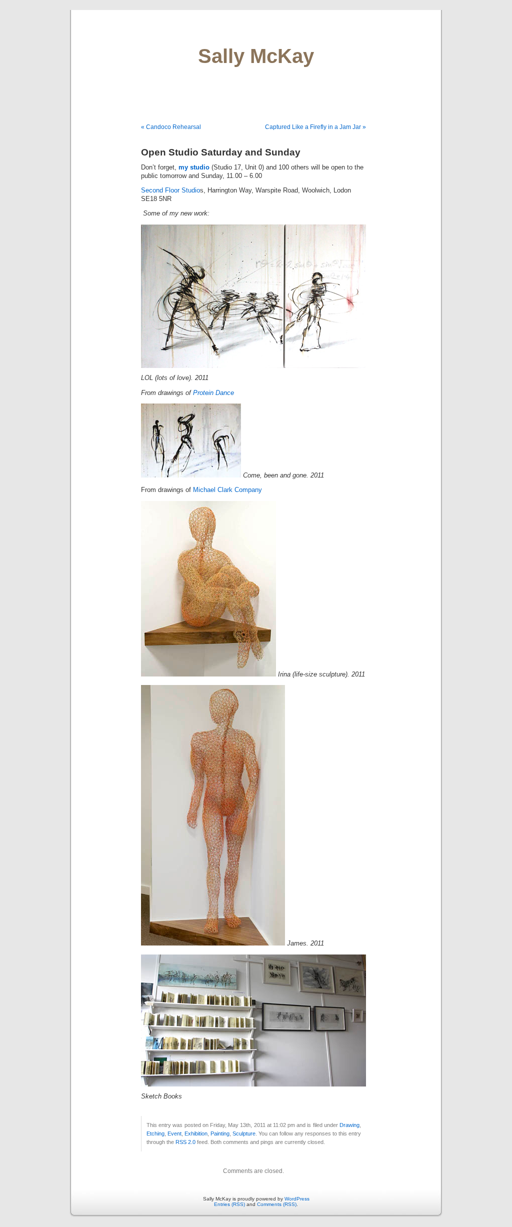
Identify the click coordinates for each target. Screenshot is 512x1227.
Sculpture (244, 1133)
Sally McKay (256, 56)
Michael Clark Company (227, 490)
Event (175, 1133)
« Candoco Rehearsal (171, 127)
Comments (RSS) (276, 1204)
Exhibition (196, 1133)
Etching (155, 1133)
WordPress (297, 1199)
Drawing (350, 1125)
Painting (220, 1133)
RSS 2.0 (186, 1142)
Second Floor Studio (170, 190)
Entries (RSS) (229, 1204)
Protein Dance (213, 393)
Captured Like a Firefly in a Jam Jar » (315, 127)
